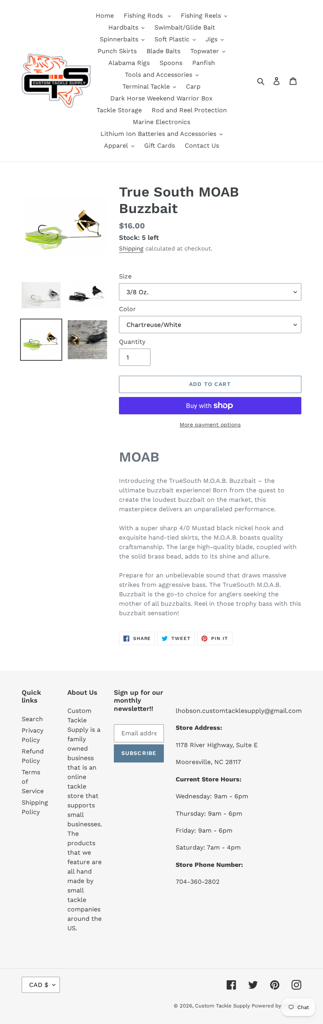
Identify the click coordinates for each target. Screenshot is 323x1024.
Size (125, 276)
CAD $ (38, 985)
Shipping (131, 248)
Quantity (132, 341)
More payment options (210, 424)
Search (32, 719)
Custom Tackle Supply (223, 1006)
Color (127, 309)
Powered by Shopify (276, 1006)
